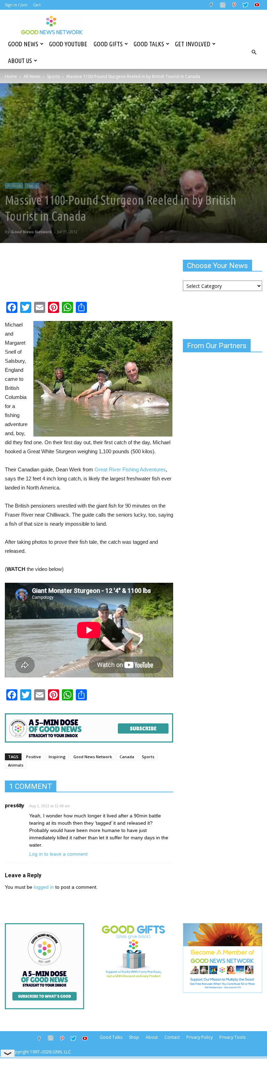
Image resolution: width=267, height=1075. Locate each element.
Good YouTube (68, 43)
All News (32, 76)
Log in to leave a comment (58, 854)
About (152, 1037)
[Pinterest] (234, 5)
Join (24, 4)
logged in (44, 887)
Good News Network (31, 231)
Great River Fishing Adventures (130, 469)
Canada (127, 756)
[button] (253, 52)
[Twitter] (245, 5)
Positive (33, 756)
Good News (23, 43)
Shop (134, 1037)
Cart (37, 4)
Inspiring (57, 756)
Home (11, 76)
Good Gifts (108, 43)
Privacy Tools (232, 1037)
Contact (172, 1037)
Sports (53, 76)
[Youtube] (257, 5)
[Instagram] (222, 5)
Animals (15, 765)
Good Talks (149, 43)
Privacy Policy (199, 1037)
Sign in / (12, 4)
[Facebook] (211, 5)
